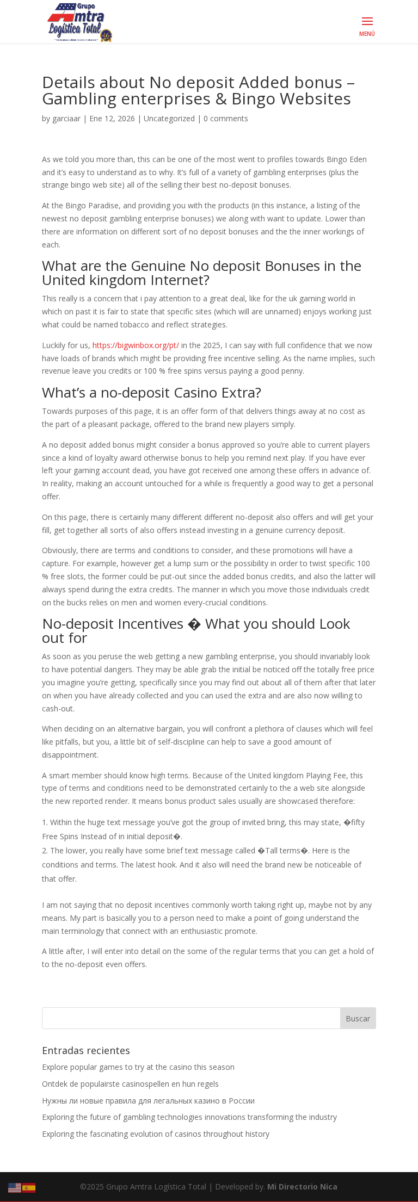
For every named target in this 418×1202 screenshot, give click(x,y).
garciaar (66, 118)
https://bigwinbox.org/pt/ (136, 345)
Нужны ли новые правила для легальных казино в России (148, 1100)
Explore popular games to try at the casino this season (138, 1067)
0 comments (226, 118)
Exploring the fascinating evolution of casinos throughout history (155, 1134)
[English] (15, 1187)
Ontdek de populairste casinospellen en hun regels (130, 1084)
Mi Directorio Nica (302, 1186)
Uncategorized (169, 118)
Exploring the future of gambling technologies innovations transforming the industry (189, 1117)
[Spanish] (29, 1187)
